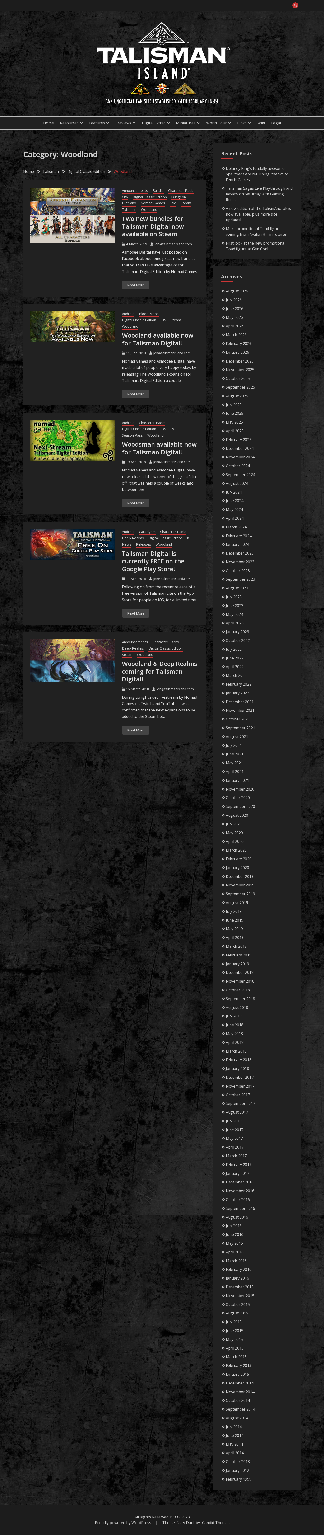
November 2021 (240, 710)
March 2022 (236, 675)
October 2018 (238, 990)
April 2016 (235, 1252)
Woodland (149, 209)
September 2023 (240, 579)
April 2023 (235, 623)
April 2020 (235, 841)
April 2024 (235, 518)
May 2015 (234, 1339)
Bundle (158, 190)
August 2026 (237, 291)
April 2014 (235, 1452)
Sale (173, 203)
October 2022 (238, 640)
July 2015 (234, 1321)
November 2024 (240, 457)
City (125, 196)
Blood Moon (149, 313)
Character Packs (181, 190)
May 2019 (234, 928)
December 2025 (240, 361)
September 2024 (240, 474)
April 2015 (235, 1348)
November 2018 (240, 981)
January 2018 (237, 1068)
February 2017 (238, 1164)
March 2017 (236, 1155)
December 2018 (240, 972)
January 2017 (237, 1173)
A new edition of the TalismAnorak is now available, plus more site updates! (258, 214)
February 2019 (238, 955)
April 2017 (235, 1147)
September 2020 (240, 806)
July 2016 (234, 1225)
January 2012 (237, 1470)
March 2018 (236, 1051)
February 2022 (238, 684)
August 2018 (237, 1007)
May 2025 (234, 422)
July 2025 (234, 404)
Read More (135, 285)
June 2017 (234, 1129)
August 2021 (237, 736)
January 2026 (237, 352)
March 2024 (236, 527)
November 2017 (240, 1086)
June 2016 (234, 1234)
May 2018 (234, 1033)
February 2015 (238, 1365)
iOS (163, 319)
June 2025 (234, 413)
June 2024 (234, 500)
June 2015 (234, 1330)
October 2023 (238, 570)
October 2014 (238, 1400)
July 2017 (234, 1121)
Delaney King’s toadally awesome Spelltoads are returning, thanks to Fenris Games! (257, 174)
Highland (129, 203)
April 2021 (235, 771)
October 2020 (238, 797)
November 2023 (240, 562)
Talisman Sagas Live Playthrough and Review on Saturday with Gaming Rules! (259, 194)
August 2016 (237, 1217)
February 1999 (238, 1479)
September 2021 (240, 727)
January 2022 (237, 693)
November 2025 (240, 369)
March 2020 (236, 850)
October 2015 (238, 1304)
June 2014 (234, 1435)
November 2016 (240, 1190)
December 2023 (240, 553)
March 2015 (236, 1356)
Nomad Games (153, 203)
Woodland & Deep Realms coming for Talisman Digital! (159, 671)
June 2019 (234, 920)
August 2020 (237, 815)
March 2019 (236, 946)
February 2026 (238, 343)
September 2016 (240, 1208)
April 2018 (235, 1042)
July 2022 (234, 649)
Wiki (261, 123)
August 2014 (237, 1418)
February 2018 (238, 1059)
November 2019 (240, 885)
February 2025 (238, 439)
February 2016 (238, 1269)
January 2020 (237, 867)
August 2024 (237, 483)
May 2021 (234, 762)
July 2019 (234, 911)
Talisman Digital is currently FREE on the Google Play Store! (153, 561)
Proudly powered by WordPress (123, 1522)
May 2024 (234, 509)
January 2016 (237, 1278)
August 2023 (237, 588)
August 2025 (237, 396)
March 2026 (236, 334)
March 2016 (236, 1260)
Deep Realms (133, 538)
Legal (276, 123)
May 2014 (234, 1444)
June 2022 (234, 658)
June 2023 (234, 605)
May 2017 (234, 1138)
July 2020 (234, 824)
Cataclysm (147, 531)
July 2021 (234, 745)
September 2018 (240, 998)
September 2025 (240, 387)
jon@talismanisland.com (173, 244)
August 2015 (237, 1313)
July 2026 (234, 299)
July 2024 (234, 492)
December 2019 (240, 876)
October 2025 (238, 378)
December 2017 (240, 1077)
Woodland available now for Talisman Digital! (157, 339)
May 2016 (234, 1243)
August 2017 (237, 1112)
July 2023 (234, 596)
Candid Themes (216, 1522)
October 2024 (238, 465)
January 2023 (237, 631)
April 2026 (235, 326)
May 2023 (234, 614)
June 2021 (234, 754)
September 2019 (240, 893)
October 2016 (238, 1199)
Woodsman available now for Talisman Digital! (159, 448)
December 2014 (240, 1383)
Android (128, 313)
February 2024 (238, 535)
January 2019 (237, 963)
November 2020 (240, 789)
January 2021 (237, 780)
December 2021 (240, 701)
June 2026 (234, 308)
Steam (186, 203)
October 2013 (238, 1461)
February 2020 (238, 859)
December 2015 (240, 1287)
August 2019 (237, 902)
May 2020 (234, 832)
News (126, 544)
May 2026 (234, 317)
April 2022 (235, 666)
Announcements (135, 190)
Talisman (129, 209)
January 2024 (237, 544)
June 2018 (234, 1024)
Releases (143, 544)
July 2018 (234, 1016)
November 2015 (240, 1295)
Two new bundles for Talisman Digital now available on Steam (153, 226)
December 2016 (240, 1182)
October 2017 (238, 1094)
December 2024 (240, 448)
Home (48, 123)
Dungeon (178, 196)
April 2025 (235, 430)
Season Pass (132, 435)
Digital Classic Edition (150, 196)
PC (173, 428)
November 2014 (240, 1391)
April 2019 (235, 937)
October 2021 (238, 719)
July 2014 (234, 1426)
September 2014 (240, 1409)
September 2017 (240, 1103)
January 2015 (237, 1374)
